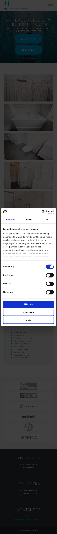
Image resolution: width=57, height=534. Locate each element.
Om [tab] (46, 219)
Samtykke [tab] (10, 219)
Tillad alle (28, 304)
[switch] (50, 275)
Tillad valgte (28, 312)
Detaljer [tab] (28, 219)
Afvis (28, 320)
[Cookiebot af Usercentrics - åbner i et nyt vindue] (42, 212)
